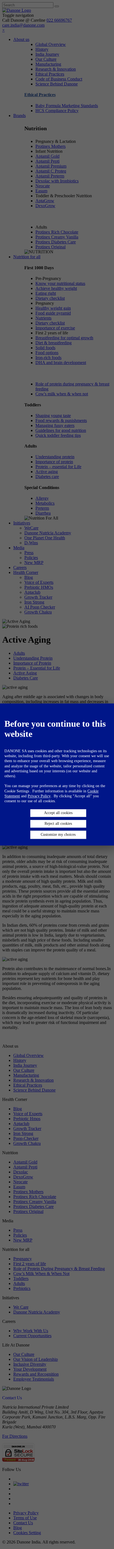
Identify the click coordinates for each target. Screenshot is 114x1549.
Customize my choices (58, 835)
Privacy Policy (39, 796)
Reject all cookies (58, 824)
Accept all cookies (58, 813)
